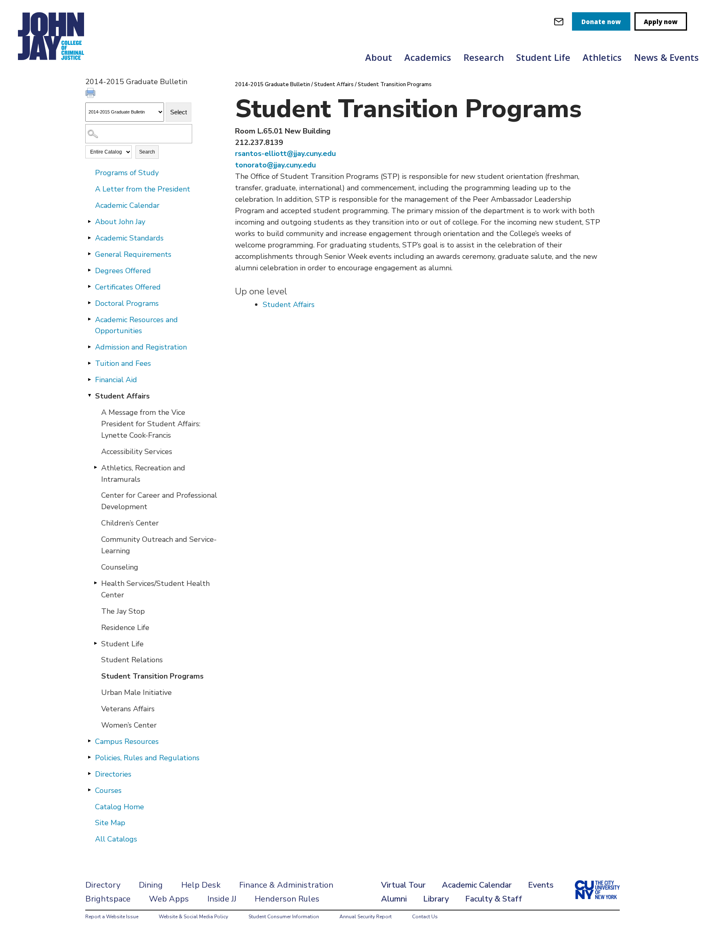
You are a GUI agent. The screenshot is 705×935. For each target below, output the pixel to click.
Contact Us (425, 916)
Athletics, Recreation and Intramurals (143, 473)
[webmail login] (559, 21)
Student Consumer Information (283, 916)
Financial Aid (116, 380)
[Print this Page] (91, 94)
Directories (113, 774)
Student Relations (132, 660)
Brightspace (108, 898)
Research (483, 57)
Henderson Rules (287, 898)
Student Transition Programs (152, 676)
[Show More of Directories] (89, 774)
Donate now (601, 22)
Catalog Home (119, 807)
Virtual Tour (403, 884)
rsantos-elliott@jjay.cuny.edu (285, 153)
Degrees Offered (123, 271)
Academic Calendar (127, 205)
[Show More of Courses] (89, 790)
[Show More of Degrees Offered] (89, 270)
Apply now (661, 22)
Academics (427, 57)
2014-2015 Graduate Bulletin (272, 84)
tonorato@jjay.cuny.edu (275, 165)
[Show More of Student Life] (95, 643)
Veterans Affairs (128, 709)
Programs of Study (127, 173)
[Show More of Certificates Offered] (89, 287)
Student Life (543, 57)
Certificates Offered (128, 287)
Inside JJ (221, 898)
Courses (108, 790)
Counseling (119, 567)
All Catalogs (116, 839)
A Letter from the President (142, 189)
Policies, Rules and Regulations (147, 758)
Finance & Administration (286, 884)
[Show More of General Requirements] (89, 254)
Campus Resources (127, 741)
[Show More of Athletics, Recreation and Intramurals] (95, 467)
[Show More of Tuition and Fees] (89, 363)
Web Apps (169, 898)
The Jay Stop (123, 611)
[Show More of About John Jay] (89, 221)
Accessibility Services (136, 451)
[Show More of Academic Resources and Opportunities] (89, 319)
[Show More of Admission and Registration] (89, 347)
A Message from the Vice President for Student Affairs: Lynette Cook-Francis (150, 423)
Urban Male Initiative (136, 692)
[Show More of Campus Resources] (89, 741)
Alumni (394, 898)
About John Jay (120, 222)
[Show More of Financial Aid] (89, 379)
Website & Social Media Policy (193, 916)
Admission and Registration (141, 347)
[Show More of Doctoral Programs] (89, 303)
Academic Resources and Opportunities (136, 325)
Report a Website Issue (111, 916)
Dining (151, 884)
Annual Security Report (365, 916)
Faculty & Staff (493, 898)
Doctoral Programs (127, 303)
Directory (102, 884)
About (378, 57)
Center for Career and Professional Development (159, 501)
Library (436, 898)
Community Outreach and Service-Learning (159, 545)
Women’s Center (129, 725)
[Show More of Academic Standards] (89, 238)
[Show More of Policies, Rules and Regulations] (89, 757)
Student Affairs (122, 396)
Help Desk (201, 884)
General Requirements (133, 254)
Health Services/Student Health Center (155, 589)
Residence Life (125, 627)
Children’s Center (130, 523)
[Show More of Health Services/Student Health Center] (95, 583)
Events (541, 884)
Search (147, 152)
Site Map (110, 823)
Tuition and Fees (123, 363)
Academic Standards (129, 238)
